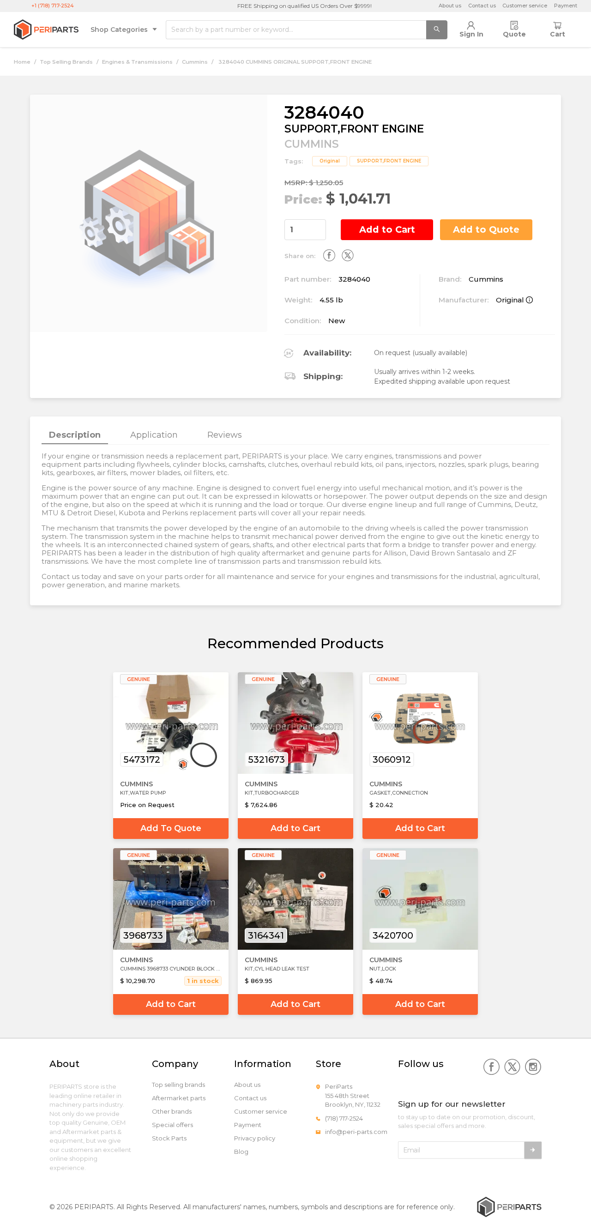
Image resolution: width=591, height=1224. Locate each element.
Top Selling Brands (66, 62)
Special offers (172, 1125)
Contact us (482, 5)
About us (450, 5)
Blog (241, 1151)
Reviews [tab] (224, 435)
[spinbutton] (305, 230)
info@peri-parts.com (356, 1131)
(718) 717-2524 (344, 1118)
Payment (565, 5)
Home (22, 62)
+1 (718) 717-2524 (52, 5)
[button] (321, 225)
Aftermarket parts (178, 1098)
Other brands (172, 1111)
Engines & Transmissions (137, 62)
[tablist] (295, 435)
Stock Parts (169, 1138)
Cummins (195, 62)
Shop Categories (119, 29)
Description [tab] (75, 435)
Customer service (524, 5)
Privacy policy (254, 1138)
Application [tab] (154, 435)
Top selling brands (178, 1084)
